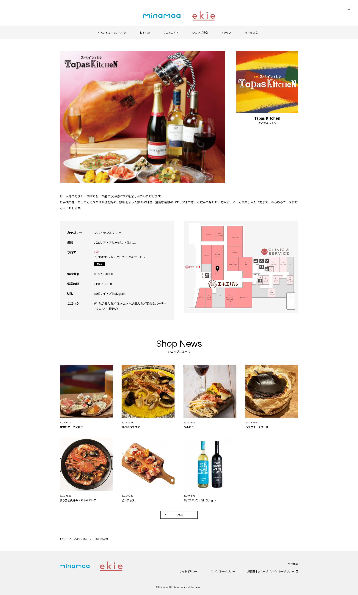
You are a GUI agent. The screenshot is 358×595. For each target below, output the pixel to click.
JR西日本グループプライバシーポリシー (270, 571)
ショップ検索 (200, 32)
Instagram (119, 293)
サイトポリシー (188, 571)
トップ (63, 538)
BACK (179, 515)
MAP (99, 264)
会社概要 (293, 564)
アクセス (226, 32)
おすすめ (144, 32)
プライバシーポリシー (222, 571)
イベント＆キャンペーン (112, 32)
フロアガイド (171, 32)
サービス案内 (252, 32)
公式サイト (101, 293)
